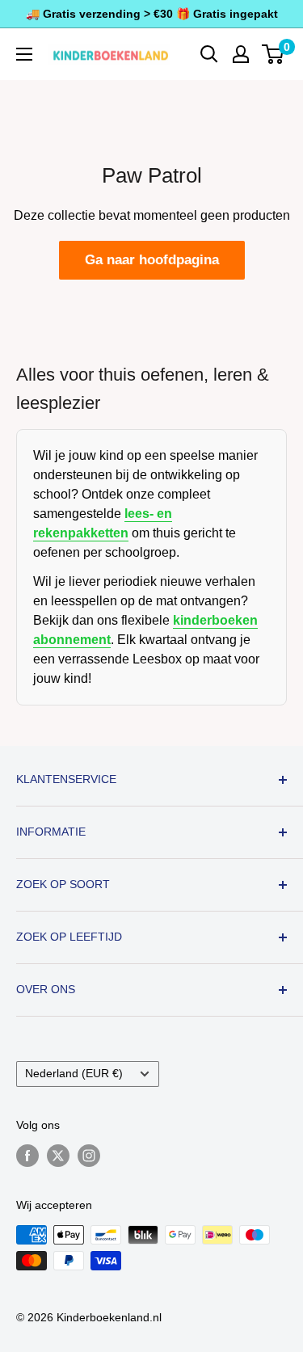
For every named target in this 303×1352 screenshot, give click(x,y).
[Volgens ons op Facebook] (27, 1155)
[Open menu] (24, 54)
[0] (273, 54)
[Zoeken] (209, 54)
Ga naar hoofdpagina (152, 259)
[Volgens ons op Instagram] (89, 1155)
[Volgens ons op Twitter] (58, 1155)
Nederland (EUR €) (74, 1074)
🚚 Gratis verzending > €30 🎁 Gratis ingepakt (152, 13)
